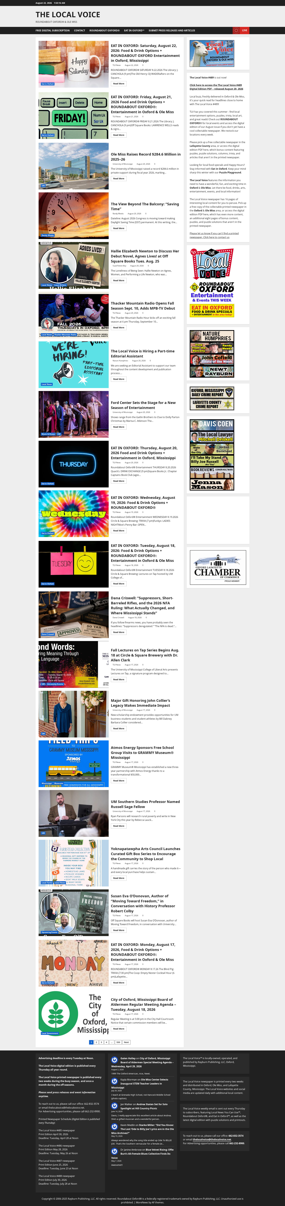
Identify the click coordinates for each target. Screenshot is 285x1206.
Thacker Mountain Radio (65, 334)
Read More (120, 83)
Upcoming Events (49, 932)
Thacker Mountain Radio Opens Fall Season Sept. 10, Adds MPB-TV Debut (74, 315)
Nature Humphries (120, 360)
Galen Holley (128, 1058)
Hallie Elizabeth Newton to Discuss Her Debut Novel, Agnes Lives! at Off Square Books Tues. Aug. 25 (74, 265)
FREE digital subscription (53, 30)
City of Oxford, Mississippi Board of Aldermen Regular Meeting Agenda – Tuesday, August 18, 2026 (74, 1013)
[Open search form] (229, 30)
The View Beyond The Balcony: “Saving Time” (74, 215)
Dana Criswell (48, 634)
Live (244, 30)
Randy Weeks (48, 235)
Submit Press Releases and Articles (172, 30)
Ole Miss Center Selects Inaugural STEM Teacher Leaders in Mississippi (139, 1083)
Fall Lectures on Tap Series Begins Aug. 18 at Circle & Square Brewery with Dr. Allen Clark (74, 664)
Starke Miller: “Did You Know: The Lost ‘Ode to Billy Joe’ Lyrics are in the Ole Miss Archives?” (142, 1129)
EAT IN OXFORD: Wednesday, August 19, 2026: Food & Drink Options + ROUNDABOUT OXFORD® (74, 513)
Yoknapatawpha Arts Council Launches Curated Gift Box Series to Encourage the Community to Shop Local (74, 863)
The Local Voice (68, 14)
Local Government (50, 1033)
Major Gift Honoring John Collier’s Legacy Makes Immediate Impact (74, 714)
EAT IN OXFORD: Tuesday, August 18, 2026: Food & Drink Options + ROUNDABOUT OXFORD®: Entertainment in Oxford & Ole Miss (74, 564)
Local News (47, 285)
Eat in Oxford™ (134, 30)
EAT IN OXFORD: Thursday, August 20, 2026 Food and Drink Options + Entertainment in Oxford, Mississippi (74, 464)
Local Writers (60, 285)
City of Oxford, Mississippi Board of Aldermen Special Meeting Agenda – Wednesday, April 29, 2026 (142, 1062)
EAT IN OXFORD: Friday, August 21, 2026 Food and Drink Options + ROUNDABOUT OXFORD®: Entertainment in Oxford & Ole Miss (74, 115)
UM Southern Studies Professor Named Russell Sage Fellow (74, 813)
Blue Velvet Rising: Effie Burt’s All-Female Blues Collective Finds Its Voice (142, 1153)
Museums (58, 783)
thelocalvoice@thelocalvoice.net (212, 1139)
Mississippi (47, 783)
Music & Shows (48, 434)
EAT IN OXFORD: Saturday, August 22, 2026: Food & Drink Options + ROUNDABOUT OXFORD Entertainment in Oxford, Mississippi (74, 64)
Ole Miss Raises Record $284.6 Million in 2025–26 (74, 166)
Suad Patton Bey (119, 265)
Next (126, 1042)
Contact (79, 30)
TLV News (117, 65)
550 (118, 1042)
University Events (55, 684)
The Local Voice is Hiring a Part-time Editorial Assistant (74, 364)
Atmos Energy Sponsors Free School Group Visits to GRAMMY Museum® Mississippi (74, 763)
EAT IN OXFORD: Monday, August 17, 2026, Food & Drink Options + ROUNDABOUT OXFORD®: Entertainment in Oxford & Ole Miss (74, 963)
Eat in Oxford (48, 84)
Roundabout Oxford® (105, 30)
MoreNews (142, 1202)
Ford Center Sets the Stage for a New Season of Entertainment (74, 414)
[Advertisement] (218, 520)
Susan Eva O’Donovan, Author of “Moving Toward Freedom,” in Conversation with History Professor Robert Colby (74, 912)
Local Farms (47, 882)
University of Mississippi (123, 164)
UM (43, 185)
